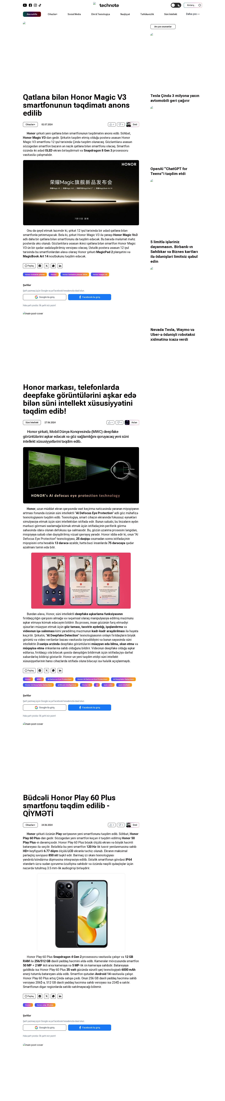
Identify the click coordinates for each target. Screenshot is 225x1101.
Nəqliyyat (125, 14)
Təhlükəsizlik (147, 14)
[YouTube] (25, 5)
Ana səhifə (32, 14)
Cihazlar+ (52, 14)
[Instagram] (35, 5)
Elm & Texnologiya (100, 14)
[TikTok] (40, 5)
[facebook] (40, 266)
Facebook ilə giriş (91, 297)
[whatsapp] (53, 266)
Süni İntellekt (170, 14)
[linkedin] (60, 266)
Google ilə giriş (46, 297)
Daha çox (191, 14)
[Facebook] (30, 5)
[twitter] (46, 266)
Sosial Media (74, 14)
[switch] (176, 5)
